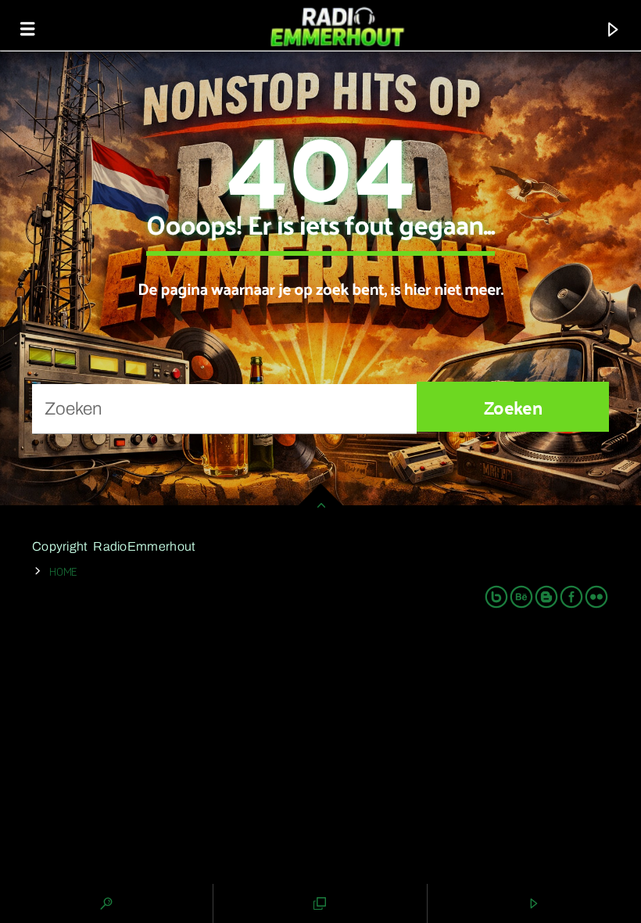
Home (63, 570)
